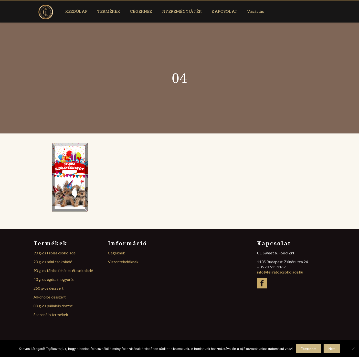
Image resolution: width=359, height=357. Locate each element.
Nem (331, 349)
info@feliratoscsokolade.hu (280, 272)
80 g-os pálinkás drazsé (53, 305)
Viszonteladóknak (123, 261)
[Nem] (352, 348)
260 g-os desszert (48, 288)
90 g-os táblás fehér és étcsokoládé (63, 270)
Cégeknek (116, 252)
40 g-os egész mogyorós (53, 279)
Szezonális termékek (50, 314)
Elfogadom (308, 349)
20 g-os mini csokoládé (52, 261)
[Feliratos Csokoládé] (45, 11)
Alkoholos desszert (49, 297)
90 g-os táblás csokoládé (54, 252)
